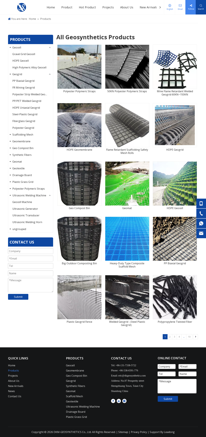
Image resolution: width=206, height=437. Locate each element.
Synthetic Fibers (22, 155)
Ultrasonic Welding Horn (27, 222)
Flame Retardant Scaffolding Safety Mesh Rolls (127, 151)
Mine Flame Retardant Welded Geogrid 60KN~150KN (175, 93)
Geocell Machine (22, 202)
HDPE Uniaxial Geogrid (26, 107)
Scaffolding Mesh (22, 134)
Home (11, 365)
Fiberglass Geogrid (23, 121)
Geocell (16, 47)
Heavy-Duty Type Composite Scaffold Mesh (127, 265)
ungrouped (19, 229)
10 (189, 336)
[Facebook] (113, 401)
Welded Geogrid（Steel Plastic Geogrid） (127, 323)
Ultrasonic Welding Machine (29, 195)
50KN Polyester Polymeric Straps (127, 91)
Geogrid (17, 74)
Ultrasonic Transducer (25, 215)
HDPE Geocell (20, 60)
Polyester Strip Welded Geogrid (31, 94)
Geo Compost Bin (22, 148)
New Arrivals (15, 386)
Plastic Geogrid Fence (79, 321)
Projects (13, 375)
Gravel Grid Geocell (23, 54)
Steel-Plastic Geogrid (24, 114)
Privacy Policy (139, 432)
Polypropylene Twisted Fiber (175, 321)
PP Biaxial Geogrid (23, 81)
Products (13, 370)
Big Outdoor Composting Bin (79, 263)
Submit (18, 297)
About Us (13, 381)
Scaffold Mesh (74, 396)
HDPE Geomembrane (79, 149)
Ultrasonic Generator (25, 209)
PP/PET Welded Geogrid (26, 101)
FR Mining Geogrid (23, 87)
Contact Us (14, 396)
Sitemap (123, 432)
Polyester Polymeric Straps (28, 188)
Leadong (169, 432)
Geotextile (18, 168)
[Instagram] (124, 401)
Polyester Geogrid (23, 128)
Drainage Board (22, 175)
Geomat (17, 161)
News (11, 391)
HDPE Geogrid (174, 149)
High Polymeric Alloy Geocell (29, 67)
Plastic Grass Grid (22, 182)
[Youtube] (119, 401)
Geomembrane (21, 141)
